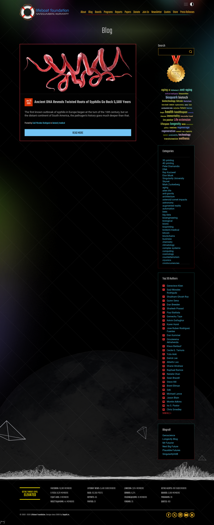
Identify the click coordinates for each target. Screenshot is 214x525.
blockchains (168, 236)
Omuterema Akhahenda (173, 341)
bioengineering (170, 217)
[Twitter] (174, 514)
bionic (165, 223)
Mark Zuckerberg (171, 184)
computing (168, 251)
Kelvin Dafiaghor (175, 320)
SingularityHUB (170, 454)
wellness (184, 139)
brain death (165, 105)
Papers (128, 12)
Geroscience (168, 435)
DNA (164, 169)
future (183, 108)
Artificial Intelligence (171, 94)
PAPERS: (90, 502)
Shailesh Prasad (175, 308)
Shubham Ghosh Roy (178, 296)
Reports (118, 12)
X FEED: (53, 493)
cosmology (168, 254)
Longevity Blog (170, 439)
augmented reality (171, 205)
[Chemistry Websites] (176, 69)
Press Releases (187, 12)
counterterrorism (170, 257)
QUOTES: (164, 502)
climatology (168, 245)
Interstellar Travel (187, 116)
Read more (77, 132)
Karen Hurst (173, 324)
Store (175, 12)
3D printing (168, 160)
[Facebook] (168, 514)
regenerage (183, 127)
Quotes (167, 12)
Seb (169, 389)
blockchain (187, 101)
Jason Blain (173, 397)
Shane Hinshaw (175, 366)
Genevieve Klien (175, 285)
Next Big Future (170, 446)
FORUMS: (127, 502)
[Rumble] (192, 514)
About (83, 12)
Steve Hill (171, 381)
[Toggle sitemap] (186, 4)
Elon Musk (167, 175)
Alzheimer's (175, 90)
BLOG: (89, 493)
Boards (98, 12)
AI (169, 90)
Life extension (182, 120)
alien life (166, 190)
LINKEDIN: (128, 488)
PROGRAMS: (165, 497)
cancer (171, 105)
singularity (188, 132)
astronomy (168, 202)
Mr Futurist (168, 442)
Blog (90, 12)
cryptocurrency (179, 105)
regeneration (168, 131)
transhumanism (171, 139)
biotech (183, 98)
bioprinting (168, 226)
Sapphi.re (65, 514)
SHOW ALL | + (166, 413)
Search (190, 51)
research (178, 132)
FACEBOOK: (55, 488)
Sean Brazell (173, 378)
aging (164, 90)
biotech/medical (58, 123)
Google (162, 113)
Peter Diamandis (170, 166)
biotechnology (169, 101)
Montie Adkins (174, 401)
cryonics (166, 260)
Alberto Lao (173, 362)
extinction (176, 108)
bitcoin (179, 101)
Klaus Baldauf (174, 346)
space (165, 135)
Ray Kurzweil (169, 172)
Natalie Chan (173, 374)
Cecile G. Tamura (175, 350)
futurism (189, 108)
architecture (168, 196)
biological (167, 220)
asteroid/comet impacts (174, 199)
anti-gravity (168, 193)
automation (168, 208)
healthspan (180, 112)
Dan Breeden (173, 304)
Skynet (165, 181)
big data (166, 214)
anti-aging (186, 90)
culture (186, 105)
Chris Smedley (174, 409)
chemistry (167, 242)
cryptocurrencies (170, 263)
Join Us (145, 12)
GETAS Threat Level (30, 494)
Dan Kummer (173, 335)
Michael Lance (174, 393)
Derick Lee (172, 358)
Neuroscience (189, 124)
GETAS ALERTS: (166, 488)
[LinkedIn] (180, 514)
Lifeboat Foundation (38, 514)
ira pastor (168, 120)
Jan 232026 (28, 102)
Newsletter (156, 12)
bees (164, 211)
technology (184, 135)
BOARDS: (164, 493)
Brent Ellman (173, 385)
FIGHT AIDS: (55, 497)
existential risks (167, 108)
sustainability (173, 135)
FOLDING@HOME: (130, 497)
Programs (108, 12)
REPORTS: (91, 497)
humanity (190, 113)
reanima (173, 127)
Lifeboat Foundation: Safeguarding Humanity (44, 12)
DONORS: (127, 493)
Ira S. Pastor (173, 405)
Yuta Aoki (172, 354)
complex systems (171, 248)
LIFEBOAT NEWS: (93, 488)
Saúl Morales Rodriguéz (41, 123)
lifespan (165, 124)
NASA (184, 124)
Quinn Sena (173, 300)
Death (190, 105)
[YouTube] (186, 514)
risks (183, 131)
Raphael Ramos (175, 370)
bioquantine (183, 93)
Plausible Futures (171, 450)
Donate (136, 12)
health (169, 112)
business (167, 239)
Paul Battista (173, 312)
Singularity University (173, 178)
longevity (175, 124)
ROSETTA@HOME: (57, 502)
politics (166, 128)
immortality (173, 116)
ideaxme (163, 117)
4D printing (168, 163)
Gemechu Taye (174, 316)
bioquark (172, 97)
